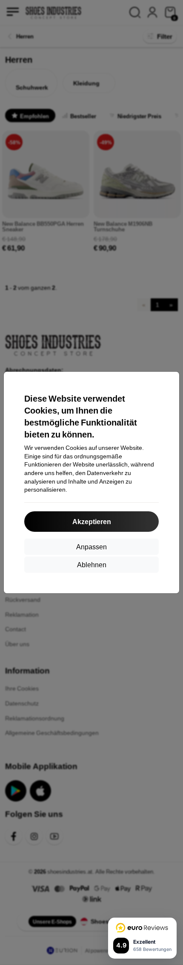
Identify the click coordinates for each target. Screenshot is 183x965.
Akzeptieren (91, 521)
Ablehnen (91, 564)
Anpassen (91, 546)
